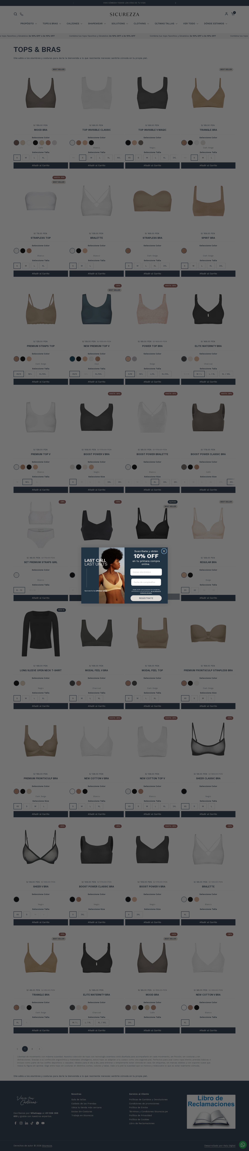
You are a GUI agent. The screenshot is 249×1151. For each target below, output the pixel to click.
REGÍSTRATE (146, 598)
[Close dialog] (164, 551)
